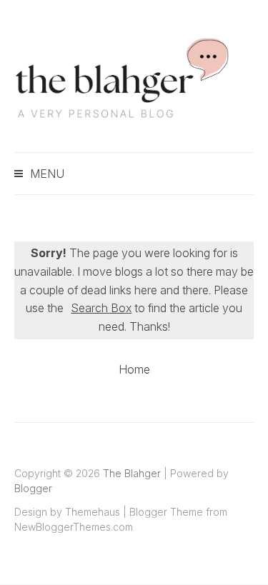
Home (134, 369)
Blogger (33, 488)
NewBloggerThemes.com (73, 527)
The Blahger (132, 473)
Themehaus (92, 512)
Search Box (101, 308)
